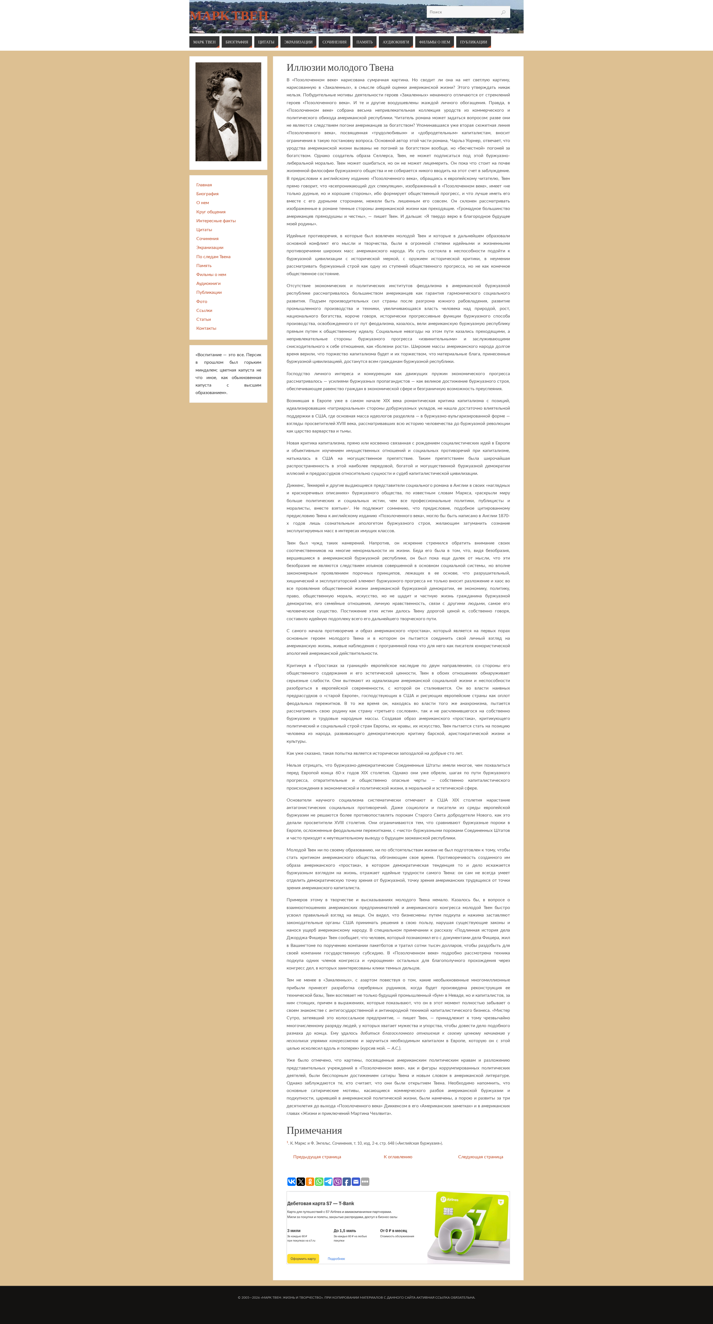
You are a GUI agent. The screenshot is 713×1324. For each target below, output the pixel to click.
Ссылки (204, 310)
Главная (204, 185)
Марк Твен (228, 15)
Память (204, 265)
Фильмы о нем (211, 274)
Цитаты (204, 230)
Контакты (206, 328)
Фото (201, 301)
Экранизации (209, 247)
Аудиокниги (208, 283)
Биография (207, 194)
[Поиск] (503, 12)
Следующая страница (480, 1157)
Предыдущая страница (317, 1157)
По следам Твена (213, 257)
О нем (202, 203)
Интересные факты (216, 221)
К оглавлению (398, 1157)
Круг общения (211, 212)
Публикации (209, 292)
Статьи (203, 319)
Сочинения (207, 238)
